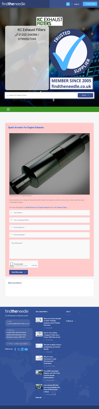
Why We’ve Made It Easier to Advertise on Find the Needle (52, 347)
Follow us (69, 321)
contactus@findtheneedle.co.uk (18, 324)
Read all (39, 397)
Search (84, 95)
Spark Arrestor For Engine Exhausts (38, 207)
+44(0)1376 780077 (21, 343)
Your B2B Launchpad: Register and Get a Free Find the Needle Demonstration (52, 374)
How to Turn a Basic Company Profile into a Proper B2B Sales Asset (52, 335)
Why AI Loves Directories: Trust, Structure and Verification (50, 360)
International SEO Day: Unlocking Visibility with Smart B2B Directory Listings (52, 388)
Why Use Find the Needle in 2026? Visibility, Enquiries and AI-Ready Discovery (52, 322)
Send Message (17, 272)
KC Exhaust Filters (32, 30)
